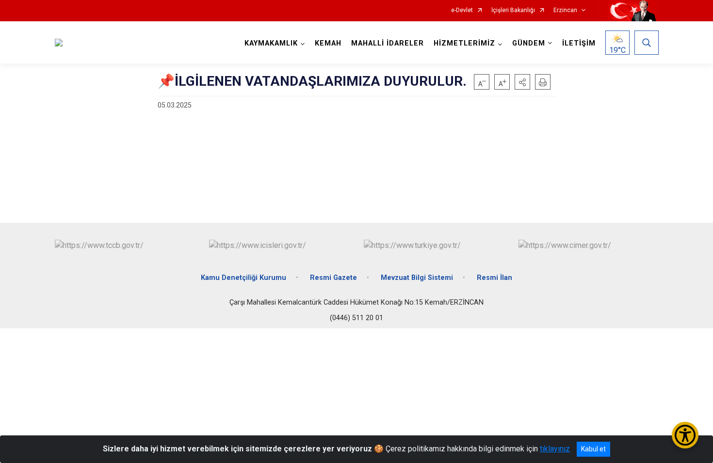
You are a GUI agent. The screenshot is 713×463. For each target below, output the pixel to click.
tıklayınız (555, 448)
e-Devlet (462, 10)
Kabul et (593, 449)
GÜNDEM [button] (528, 43)
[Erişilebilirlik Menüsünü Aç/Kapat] (685, 435)
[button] (522, 82)
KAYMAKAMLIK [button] (271, 43)
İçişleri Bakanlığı (513, 10)
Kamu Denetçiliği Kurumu (243, 278)
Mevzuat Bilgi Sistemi (417, 278)
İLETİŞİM (579, 43)
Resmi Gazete (333, 278)
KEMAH (328, 43)
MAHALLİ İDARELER (387, 43)
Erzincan (565, 10)
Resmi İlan (494, 278)
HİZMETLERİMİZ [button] (464, 43)
